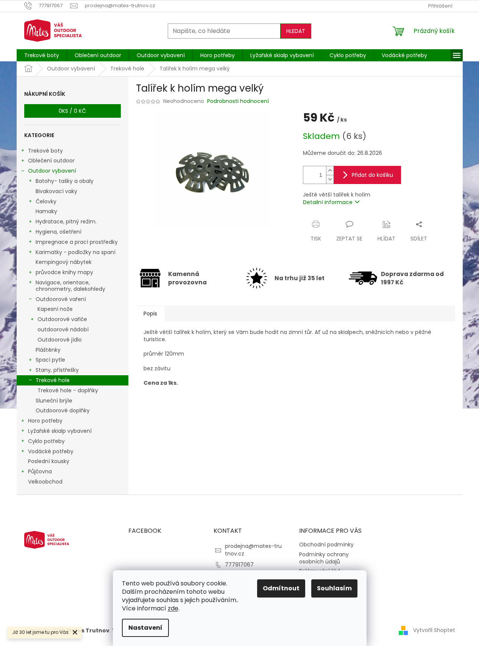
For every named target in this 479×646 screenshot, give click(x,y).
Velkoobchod (45, 481)
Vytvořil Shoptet (434, 630)
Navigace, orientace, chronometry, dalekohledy (70, 286)
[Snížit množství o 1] (330, 179)
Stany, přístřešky (57, 370)
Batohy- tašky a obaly (65, 181)
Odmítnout (281, 588)
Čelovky (46, 201)
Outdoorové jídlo (59, 339)
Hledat (295, 31)
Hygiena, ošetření (58, 232)
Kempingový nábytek (64, 262)
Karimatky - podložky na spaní (75, 252)
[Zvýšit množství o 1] (330, 170)
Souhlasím (334, 588)
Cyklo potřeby (46, 441)
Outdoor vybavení (52, 171)
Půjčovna (40, 471)
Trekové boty (45, 150)
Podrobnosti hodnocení (238, 101)
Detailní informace (328, 202)
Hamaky (46, 211)
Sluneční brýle (54, 400)
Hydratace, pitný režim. (66, 221)
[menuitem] (42, 55)
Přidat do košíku (372, 175)
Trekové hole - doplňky (67, 390)
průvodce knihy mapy (64, 272)
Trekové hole (53, 380)
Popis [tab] (150, 313)
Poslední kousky (48, 461)
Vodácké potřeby (50, 451)
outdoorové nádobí (63, 329)
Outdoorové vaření (61, 299)
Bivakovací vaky (56, 191)
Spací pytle (50, 360)
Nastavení (145, 627)
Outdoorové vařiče (62, 319)
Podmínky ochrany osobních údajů (324, 558)
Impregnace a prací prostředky (77, 242)
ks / (72, 111)
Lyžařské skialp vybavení (60, 431)
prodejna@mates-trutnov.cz (253, 549)
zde (173, 608)
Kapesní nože (55, 309)
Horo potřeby (45, 420)
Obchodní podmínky (326, 544)
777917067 (239, 564)
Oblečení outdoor (51, 160)
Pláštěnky (48, 350)
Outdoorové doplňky (63, 410)
